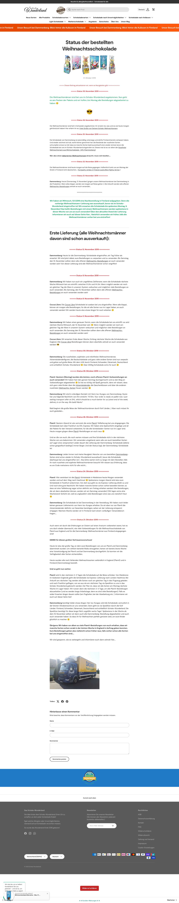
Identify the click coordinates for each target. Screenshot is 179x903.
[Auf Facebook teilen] (62, 701)
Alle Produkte (44, 17)
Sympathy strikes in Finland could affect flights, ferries (98, 170)
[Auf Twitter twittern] (58, 701)
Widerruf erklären (144, 831)
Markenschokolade (76, 22)
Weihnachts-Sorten (67, 388)
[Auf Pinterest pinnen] (67, 701)
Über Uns (115, 22)
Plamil (94, 423)
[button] (153, 9)
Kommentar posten (59, 759)
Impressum (142, 843)
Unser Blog (125, 22)
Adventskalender (83, 385)
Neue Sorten (31, 17)
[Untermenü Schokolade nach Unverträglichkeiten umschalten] (125, 17)
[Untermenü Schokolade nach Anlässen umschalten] (152, 17)
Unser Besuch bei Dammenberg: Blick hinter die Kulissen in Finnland (39, 27)
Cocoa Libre (70, 304)
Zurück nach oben (89, 798)
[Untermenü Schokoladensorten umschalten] (70, 17)
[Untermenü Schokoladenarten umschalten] (90, 17)
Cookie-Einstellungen (146, 848)
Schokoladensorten (60, 17)
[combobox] (97, 9)
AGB (139, 814)
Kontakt (141, 823)
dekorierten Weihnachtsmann (74, 156)
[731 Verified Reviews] (89, 785)
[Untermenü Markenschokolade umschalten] (85, 21)
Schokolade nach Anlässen (140, 17)
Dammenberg (121, 454)
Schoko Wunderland (35, 866)
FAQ (139, 827)
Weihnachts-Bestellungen (59, 186)
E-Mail (52, 731)
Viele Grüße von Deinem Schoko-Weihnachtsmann (98, 128)
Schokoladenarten (80, 17)
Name (52, 721)
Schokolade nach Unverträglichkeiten (108, 17)
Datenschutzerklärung (146, 819)
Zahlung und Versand (146, 839)
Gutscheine (104, 22)
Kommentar (54, 741)
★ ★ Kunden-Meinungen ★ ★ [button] (89, 901)
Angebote (93, 22)
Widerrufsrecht (144, 835)
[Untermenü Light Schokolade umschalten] (65, 21)
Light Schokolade (56, 22)
